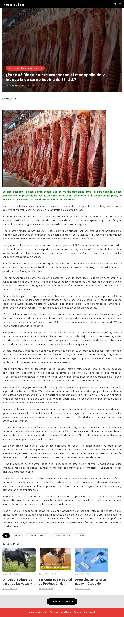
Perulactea (13, 4)
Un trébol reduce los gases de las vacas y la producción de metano (18, 581)
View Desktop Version (63, 601)
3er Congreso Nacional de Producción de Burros (55, 581)
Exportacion (62, 535)
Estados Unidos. (37, 535)
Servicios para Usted (60, 612)
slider (80, 535)
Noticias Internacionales (25, 68)
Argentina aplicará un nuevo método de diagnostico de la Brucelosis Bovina (90, 581)
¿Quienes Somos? (38, 612)
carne (17, 535)
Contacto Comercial (84, 612)
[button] (120, 4)
